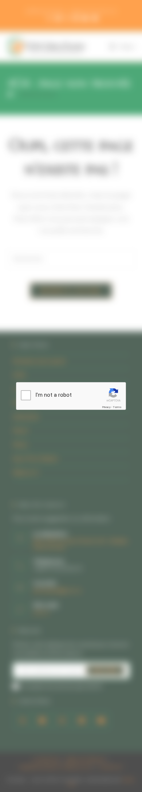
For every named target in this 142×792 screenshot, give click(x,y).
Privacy (106, 407)
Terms (117, 407)
